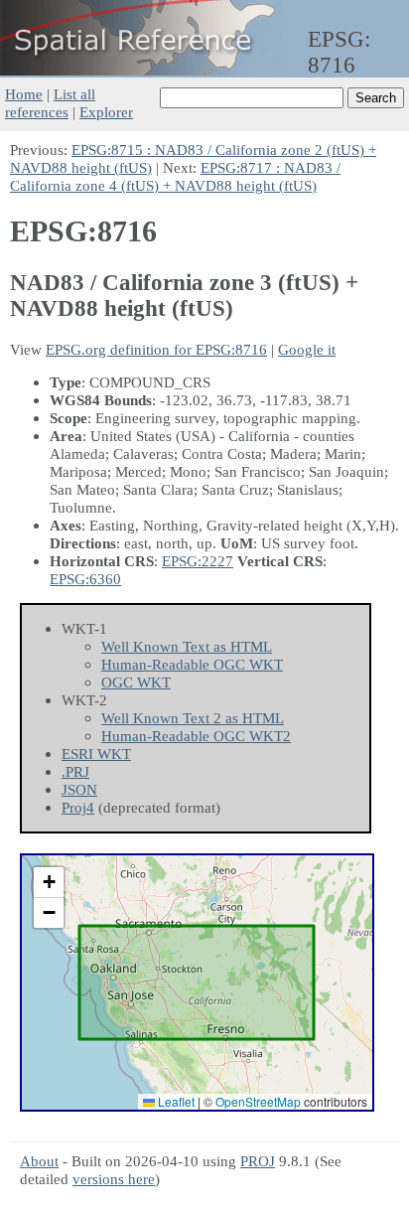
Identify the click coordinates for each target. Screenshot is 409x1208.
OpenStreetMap (258, 1101)
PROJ (257, 1160)
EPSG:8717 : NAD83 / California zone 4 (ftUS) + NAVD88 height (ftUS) (175, 176)
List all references (50, 102)
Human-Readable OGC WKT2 (196, 735)
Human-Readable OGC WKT (192, 664)
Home (24, 93)
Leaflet (175, 1101)
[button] (49, 882)
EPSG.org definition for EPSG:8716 (156, 349)
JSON (79, 789)
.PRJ (75, 771)
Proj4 (78, 807)
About (39, 1160)
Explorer (106, 111)
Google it (307, 349)
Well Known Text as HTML (186, 646)
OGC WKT (136, 682)
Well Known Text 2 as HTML (192, 717)
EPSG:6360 (85, 578)
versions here (113, 1178)
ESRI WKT (96, 753)
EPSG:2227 (197, 560)
